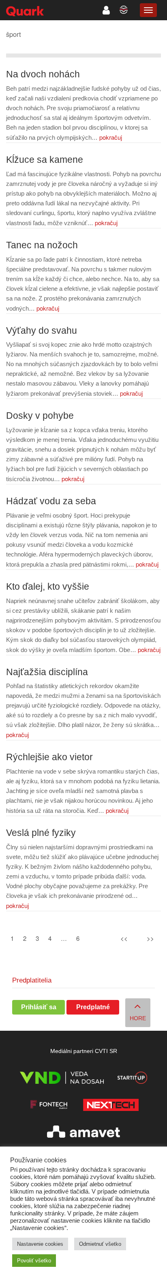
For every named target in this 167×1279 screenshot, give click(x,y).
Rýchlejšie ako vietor (49, 757)
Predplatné (93, 1007)
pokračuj (110, 137)
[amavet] (83, 1133)
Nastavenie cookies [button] (40, 1244)
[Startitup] (132, 1079)
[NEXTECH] (110, 1106)
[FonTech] (48, 1106)
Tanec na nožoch (42, 245)
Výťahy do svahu (41, 331)
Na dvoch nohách (43, 74)
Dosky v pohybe (40, 416)
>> (150, 938)
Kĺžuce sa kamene (44, 160)
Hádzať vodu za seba (51, 501)
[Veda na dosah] (62, 1079)
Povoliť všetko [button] (34, 1261)
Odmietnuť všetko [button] (100, 1244)
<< (124, 938)
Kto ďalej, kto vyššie (47, 587)
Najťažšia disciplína (47, 672)
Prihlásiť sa (38, 1007)
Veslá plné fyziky (41, 833)
